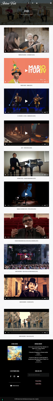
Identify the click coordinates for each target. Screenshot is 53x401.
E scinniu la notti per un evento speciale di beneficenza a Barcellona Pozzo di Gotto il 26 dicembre (38, 359)
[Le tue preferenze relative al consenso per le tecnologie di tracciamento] (2, 399)
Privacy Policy (38, 380)
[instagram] (32, 3)
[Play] (5, 51)
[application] (26, 40)
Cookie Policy (38, 383)
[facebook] (28, 3)
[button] (26, 40)
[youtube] (36, 3)
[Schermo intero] (47, 51)
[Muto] (45, 51)
